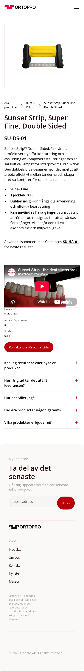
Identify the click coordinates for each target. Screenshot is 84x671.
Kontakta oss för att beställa (29, 347)
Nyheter (14, 573)
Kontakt (14, 565)
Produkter (16, 549)
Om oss (14, 557)
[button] (75, 7)
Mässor (14, 581)
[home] (20, 6)
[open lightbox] (42, 56)
